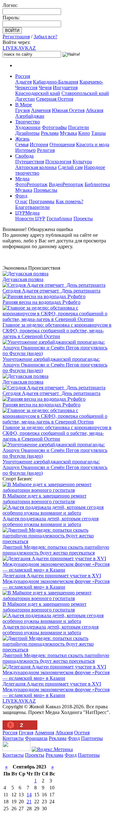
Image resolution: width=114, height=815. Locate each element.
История (39, 144)
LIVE (19, 48)
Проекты (83, 218)
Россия (22, 76)
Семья (21, 144)
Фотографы (54, 127)
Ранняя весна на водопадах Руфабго (41, 302)
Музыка (68, 133)
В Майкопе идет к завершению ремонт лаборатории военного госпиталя (44, 498)
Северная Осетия (54, 99)
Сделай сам (70, 167)
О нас (21, 201)
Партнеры (92, 738)
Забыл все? (45, 36)
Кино (84, 133)
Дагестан (25, 99)
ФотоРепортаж (31, 184)
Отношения (62, 144)
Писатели (78, 127)
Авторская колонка (36, 167)
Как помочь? (69, 201)
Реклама (50, 133)
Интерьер (25, 150)
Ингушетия (65, 87)
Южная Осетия (68, 110)
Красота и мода (92, 144)
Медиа (22, 178)
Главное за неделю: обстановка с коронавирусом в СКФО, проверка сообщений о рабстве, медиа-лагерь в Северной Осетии (57, 330)
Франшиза (36, 738)
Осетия (82, 732)
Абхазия (94, 110)
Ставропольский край (85, 93)
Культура (82, 161)
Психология (58, 161)
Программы (41, 201)
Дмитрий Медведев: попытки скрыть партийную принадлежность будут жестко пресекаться (56, 549)
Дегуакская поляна (23, 279)
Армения (41, 110)
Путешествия (29, 161)
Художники (28, 127)
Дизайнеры (27, 133)
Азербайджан (29, 116)
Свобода (24, 156)
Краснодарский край (37, 93)
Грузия (22, 110)
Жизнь (22, 138)
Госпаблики (59, 218)
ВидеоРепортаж (66, 184)
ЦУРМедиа (27, 213)
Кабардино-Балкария (55, 82)
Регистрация (16, 36)
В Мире (23, 104)
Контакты (13, 738)
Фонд (21, 195)
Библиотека (97, 184)
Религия (46, 150)
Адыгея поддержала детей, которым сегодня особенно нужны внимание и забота (50, 521)
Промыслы (45, 190)
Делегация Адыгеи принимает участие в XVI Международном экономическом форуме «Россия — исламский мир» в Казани (56, 581)
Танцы (98, 133)
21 (29, 801)
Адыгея (23, 82)
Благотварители (32, 207)
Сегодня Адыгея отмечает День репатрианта (51, 290)
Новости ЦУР (30, 218)
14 (29, 794)
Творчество (27, 121)
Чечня (45, 87)
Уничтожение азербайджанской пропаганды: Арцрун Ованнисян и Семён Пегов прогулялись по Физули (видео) (55, 364)
